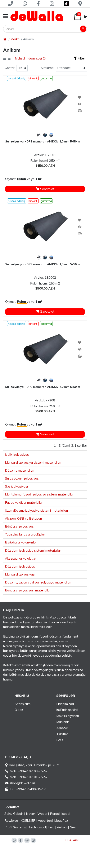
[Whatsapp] (25, 3)
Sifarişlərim (23, 704)
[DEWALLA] (36, 16)
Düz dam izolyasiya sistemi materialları (33, 550)
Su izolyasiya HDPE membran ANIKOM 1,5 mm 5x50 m (42, 264)
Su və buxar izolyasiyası (22, 478)
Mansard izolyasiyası (20, 574)
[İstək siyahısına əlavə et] (79, 97)
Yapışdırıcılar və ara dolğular (25, 534)
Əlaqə (19, 710)
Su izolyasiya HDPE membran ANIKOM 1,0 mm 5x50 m (42, 141)
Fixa (51, 827)
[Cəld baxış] (79, 104)
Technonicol (37, 827)
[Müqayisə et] (79, 110)
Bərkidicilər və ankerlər (21, 542)
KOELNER (28, 821)
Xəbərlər (62, 728)
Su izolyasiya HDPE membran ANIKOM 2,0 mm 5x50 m (42, 386)
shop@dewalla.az (23, 783)
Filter (81, 58)
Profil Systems (15, 827)
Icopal (65, 814)
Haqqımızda (65, 704)
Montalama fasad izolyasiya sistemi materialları (39, 494)
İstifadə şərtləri (67, 710)
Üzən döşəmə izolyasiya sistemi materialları (36, 510)
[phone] (10, 3)
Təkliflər (62, 734)
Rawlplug (11, 821)
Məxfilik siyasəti (67, 716)
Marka (14, 39)
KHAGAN (71, 840)
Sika (73, 827)
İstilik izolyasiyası (17, 455)
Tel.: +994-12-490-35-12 (28, 789)
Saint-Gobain (13, 814)
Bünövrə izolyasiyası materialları (28, 590)
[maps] (80, 3)
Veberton (45, 821)
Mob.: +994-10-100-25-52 (29, 771)
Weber (42, 814)
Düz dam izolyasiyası (20, 566)
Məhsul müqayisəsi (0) (31, 58)
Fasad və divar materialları (24, 502)
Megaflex (61, 821)
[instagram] (52, 3)
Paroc (54, 814)
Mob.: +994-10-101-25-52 (29, 777)
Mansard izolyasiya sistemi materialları (33, 462)
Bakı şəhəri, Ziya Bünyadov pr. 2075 (34, 765)
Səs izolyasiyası (16, 486)
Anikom (62, 827)
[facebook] (38, 3)
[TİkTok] (33, 840)
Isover (30, 814)
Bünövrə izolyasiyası (19, 526)
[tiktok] (66, 3)
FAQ (59, 740)
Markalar (62, 722)
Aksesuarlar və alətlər (20, 558)
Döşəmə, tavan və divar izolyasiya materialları (38, 582)
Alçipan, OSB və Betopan (23, 518)
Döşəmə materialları (19, 470)
